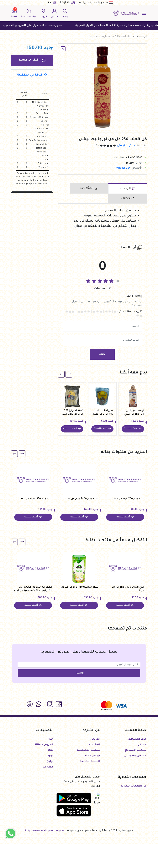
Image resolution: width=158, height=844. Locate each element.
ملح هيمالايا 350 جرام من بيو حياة (127, 589)
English (65, 2)
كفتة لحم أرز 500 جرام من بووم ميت (72, 412)
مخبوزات (48, 767)
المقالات (94, 744)
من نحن (95, 739)
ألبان (51, 739)
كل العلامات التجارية (133, 786)
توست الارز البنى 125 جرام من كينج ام (134, 412)
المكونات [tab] (87, 188)
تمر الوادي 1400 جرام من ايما (82, 499)
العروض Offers (44, 744)
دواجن (50, 761)
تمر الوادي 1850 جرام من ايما (36, 499)
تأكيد (102, 354)
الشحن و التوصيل (135, 756)
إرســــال (79, 673)
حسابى (141, 744)
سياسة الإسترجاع (135, 750)
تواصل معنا (92, 756)
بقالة (50, 750)
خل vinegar (123, 168)
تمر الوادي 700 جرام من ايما (129, 499)
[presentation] (69, 374)
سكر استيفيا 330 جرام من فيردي (79, 587)
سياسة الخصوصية (88, 750)
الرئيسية (142, 36)
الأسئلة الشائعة (90, 761)
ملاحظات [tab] (127, 198)
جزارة (50, 756)
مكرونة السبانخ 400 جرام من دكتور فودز (102, 412)
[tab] (127, 188)
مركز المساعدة (136, 739)
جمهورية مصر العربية (95, 3)
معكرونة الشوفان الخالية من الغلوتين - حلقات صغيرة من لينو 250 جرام (33, 589)
